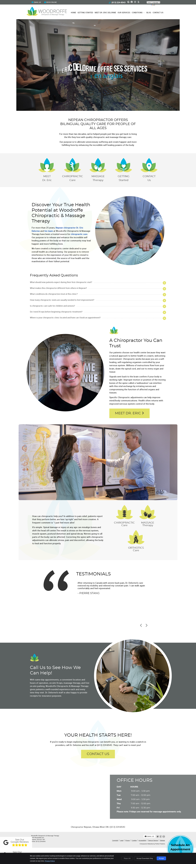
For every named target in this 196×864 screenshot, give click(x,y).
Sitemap (162, 840)
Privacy (127, 840)
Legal (121, 840)
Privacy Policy (50, 861)
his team (48, 230)
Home (73, 12)
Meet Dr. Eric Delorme (105, 12)
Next (146, 625)
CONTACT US (98, 754)
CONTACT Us (149, 178)
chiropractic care (79, 234)
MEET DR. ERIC (128, 413)
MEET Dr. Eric (47, 178)
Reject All (127, 858)
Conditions (137, 12)
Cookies (134, 840)
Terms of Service (153, 840)
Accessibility (142, 840)
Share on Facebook (160, 836)
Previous (141, 625)
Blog (148, 12)
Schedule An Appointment (180, 847)
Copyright (115, 840)
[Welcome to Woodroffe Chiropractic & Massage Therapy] (47, 15)
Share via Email (163, 836)
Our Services (124, 12)
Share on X (157, 836)
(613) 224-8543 (118, 2)
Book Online (51, 2)
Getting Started (85, 12)
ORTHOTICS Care (136, 549)
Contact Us (158, 12)
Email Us (37, 2)
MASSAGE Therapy (98, 178)
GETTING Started (123, 178)
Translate (160, 5)
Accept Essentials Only (145, 858)
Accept (161, 858)
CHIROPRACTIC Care (72, 178)
